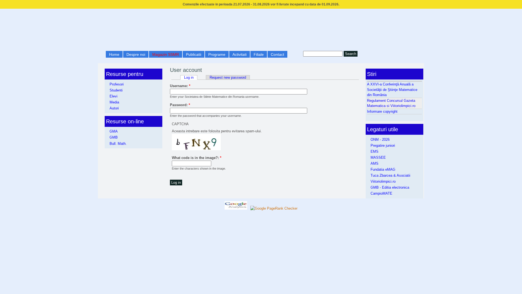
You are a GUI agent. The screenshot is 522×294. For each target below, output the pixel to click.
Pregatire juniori (383, 145)
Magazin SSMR (165, 54)
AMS (374, 163)
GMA (114, 131)
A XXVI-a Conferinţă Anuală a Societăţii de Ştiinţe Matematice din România (392, 89)
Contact (277, 54)
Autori (114, 108)
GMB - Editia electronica (390, 187)
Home (114, 54)
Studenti (116, 90)
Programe (216, 54)
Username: (180, 86)
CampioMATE (381, 193)
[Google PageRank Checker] (273, 208)
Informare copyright (382, 111)
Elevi (113, 96)
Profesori (117, 84)
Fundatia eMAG (383, 169)
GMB (114, 137)
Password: (180, 105)
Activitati (239, 54)
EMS (374, 151)
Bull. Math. (118, 144)
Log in (189, 77)
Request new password (228, 77)
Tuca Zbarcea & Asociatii (390, 175)
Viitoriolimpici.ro (383, 181)
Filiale (259, 54)
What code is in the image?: (196, 158)
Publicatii (193, 54)
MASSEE (378, 157)
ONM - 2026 (380, 139)
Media (114, 102)
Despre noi (135, 54)
